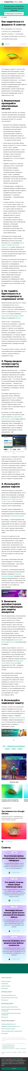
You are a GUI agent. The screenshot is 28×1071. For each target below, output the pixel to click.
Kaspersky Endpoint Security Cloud (9, 997)
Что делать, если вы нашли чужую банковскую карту (14, 884)
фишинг (20, 749)
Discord (18, 318)
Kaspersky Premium (5, 986)
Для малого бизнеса (6, 991)
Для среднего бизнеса (7, 1003)
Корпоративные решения (8, 1020)
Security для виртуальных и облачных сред (11, 1031)
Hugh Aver (7, 44)
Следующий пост (7, 808)
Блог (3, 1053)
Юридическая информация (20, 1048)
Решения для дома (6, 977)
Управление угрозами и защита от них (10, 1026)
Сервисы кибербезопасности (8, 1024)
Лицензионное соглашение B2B (8, 1048)
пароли (7, 749)
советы (5, 17)
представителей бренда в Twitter (12, 316)
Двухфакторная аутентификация (16, 746)
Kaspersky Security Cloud (17, 717)
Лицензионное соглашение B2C (8, 1047)
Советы (15, 852)
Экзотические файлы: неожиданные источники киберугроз (14, 858)
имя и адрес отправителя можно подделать (12, 245)
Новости (24, 1052)
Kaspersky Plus (4, 983)
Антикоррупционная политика (8, 1046)
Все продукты (4, 1000)
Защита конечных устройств (8, 1028)
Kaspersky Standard (5, 981)
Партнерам (14, 1052)
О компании (8, 1052)
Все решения (4, 988)
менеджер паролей (17, 516)
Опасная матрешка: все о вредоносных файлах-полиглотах (14, 943)
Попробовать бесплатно (14, 14)
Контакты (3, 1052)
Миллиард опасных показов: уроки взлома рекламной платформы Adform (14, 913)
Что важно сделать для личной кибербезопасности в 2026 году (10, 800)
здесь (2, 1065)
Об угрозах (19, 1052)
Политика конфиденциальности (8, 1044)
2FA (4, 746)
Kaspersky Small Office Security (8, 995)
